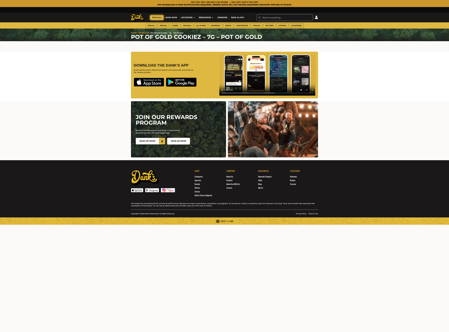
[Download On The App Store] (137, 190)
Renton (292, 180)
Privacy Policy (301, 213)
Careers (229, 187)
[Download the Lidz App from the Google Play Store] (181, 82)
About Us (229, 176)
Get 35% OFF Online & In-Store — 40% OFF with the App (224, 2)
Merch (260, 187)
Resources (205, 17)
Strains (197, 191)
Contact (229, 180)
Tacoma (293, 184)
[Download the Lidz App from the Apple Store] (149, 82)
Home (134, 32)
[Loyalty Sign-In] (316, 17)
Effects (197, 187)
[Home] (145, 177)
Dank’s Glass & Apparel (203, 195)
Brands (197, 184)
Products (143, 32)
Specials (157, 17)
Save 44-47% (237, 17)
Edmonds (293, 176)
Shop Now (171, 17)
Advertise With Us (233, 184)
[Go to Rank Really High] (224, 221)
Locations (186, 17)
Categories (199, 176)
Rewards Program (265, 176)
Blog (260, 184)
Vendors (222, 17)
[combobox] (287, 17)
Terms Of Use (313, 213)
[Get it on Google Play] (152, 190)
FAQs (260, 180)
